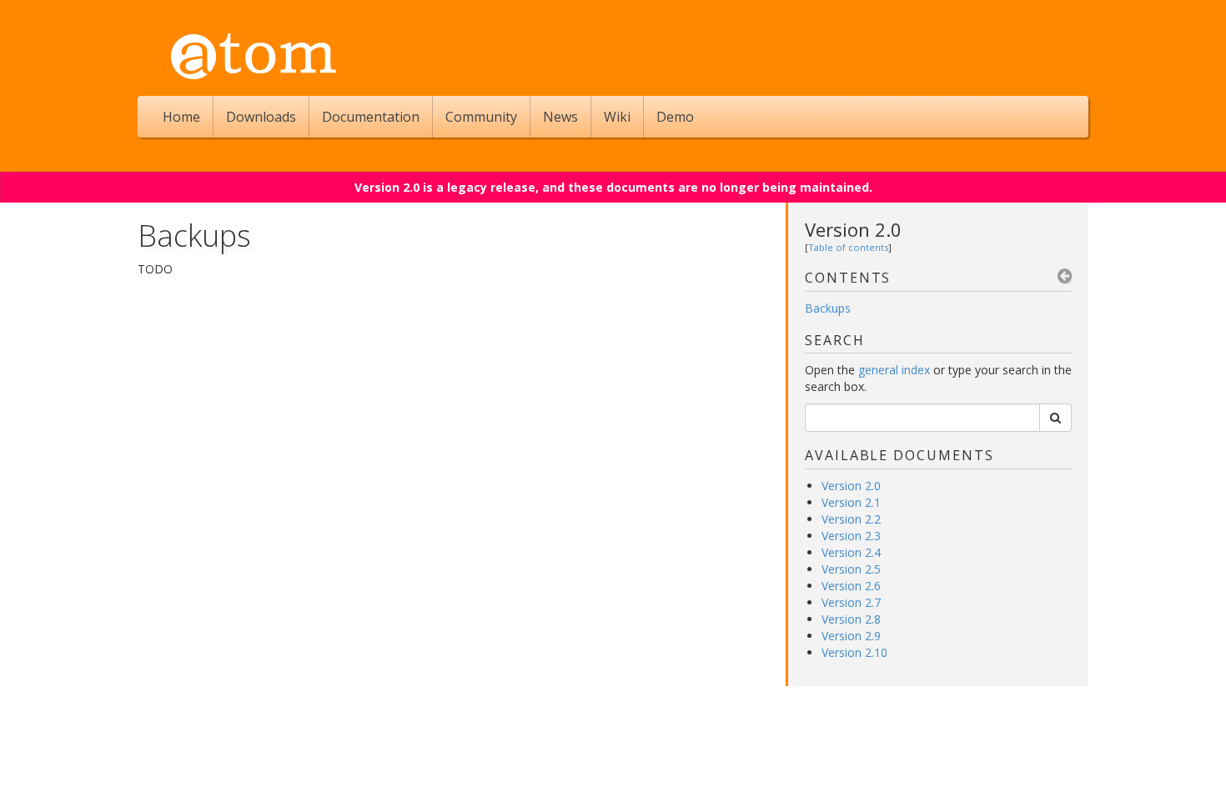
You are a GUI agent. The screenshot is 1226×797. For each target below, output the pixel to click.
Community (481, 117)
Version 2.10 (854, 652)
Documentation (371, 117)
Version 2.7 (851, 602)
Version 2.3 (851, 536)
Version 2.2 (851, 519)
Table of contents (848, 247)
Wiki (617, 117)
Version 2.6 (851, 586)
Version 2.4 (851, 552)
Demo (675, 117)
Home (181, 117)
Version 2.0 (853, 229)
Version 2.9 (851, 636)
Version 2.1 (851, 502)
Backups (828, 308)
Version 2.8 (851, 619)
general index (894, 370)
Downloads (261, 117)
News (560, 117)
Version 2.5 (851, 569)
